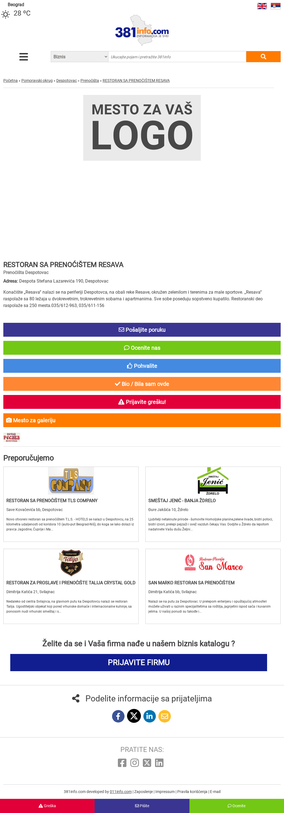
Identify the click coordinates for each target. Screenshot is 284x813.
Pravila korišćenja (192, 791)
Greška (49, 806)
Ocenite (238, 806)
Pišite (144, 806)
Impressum (165, 791)
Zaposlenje (144, 791)
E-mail (215, 791)
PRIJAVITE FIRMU (139, 662)
